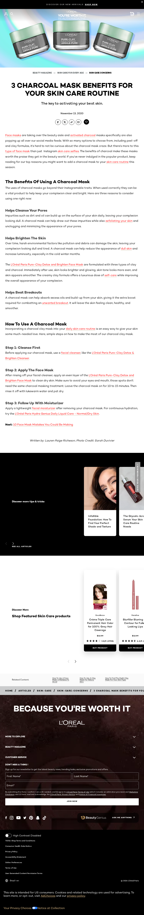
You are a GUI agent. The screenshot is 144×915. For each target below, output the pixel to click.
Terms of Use (11, 868)
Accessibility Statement (15, 857)
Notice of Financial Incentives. (92, 794)
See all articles (22, 546)
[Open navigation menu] (138, 14)
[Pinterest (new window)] (31, 818)
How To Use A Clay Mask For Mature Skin (88, 680)
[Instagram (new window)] (12, 818)
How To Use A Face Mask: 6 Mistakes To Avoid (60, 680)
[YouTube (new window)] (18, 817)
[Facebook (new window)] (6, 817)
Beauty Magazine (42, 72)
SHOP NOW (91, 4)
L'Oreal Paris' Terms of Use (77, 792)
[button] (138, 477)
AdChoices (48, 895)
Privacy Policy (11, 851)
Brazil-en (14, 880)
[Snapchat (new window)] (38, 818)
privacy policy (76, 895)
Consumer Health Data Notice (18, 846)
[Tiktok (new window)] (44, 818)
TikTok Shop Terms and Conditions (20, 841)
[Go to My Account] (6, 14)
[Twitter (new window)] (24, 817)
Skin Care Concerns (100, 72)
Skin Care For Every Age (70, 72)
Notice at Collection (51, 908)
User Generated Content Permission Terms (23, 873)
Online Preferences (13, 862)
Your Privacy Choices (18, 908)
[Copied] (71, 122)
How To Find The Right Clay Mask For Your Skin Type (116, 679)
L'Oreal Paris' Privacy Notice (62, 794)
